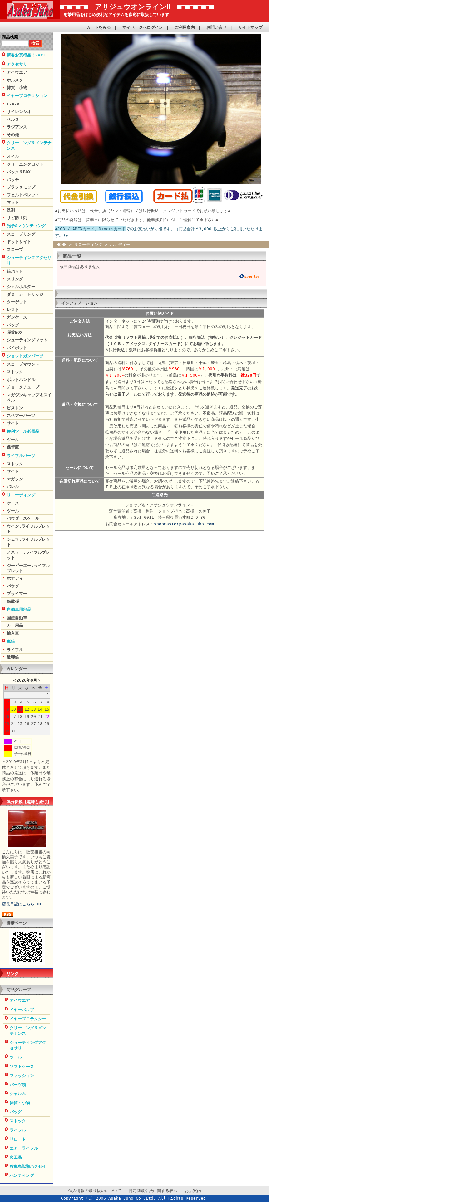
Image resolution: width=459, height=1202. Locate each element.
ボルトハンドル (21, 379)
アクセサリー (19, 64)
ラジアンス (17, 126)
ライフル (15, 649)
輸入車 (13, 633)
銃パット (15, 271)
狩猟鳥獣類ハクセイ (28, 1166)
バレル (13, 486)
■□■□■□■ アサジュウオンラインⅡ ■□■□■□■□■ (137, 7)
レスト (13, 309)
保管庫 (13, 447)
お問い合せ (216, 27)
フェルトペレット (23, 194)
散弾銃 (13, 657)
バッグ (13, 325)
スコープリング (21, 234)
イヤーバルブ (22, 1009)
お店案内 (193, 1190)
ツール (13, 439)
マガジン (15, 479)
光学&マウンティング (26, 225)
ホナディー (17, 578)
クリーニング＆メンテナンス (29, 145)
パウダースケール (23, 518)
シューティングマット (27, 340)
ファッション (22, 1075)
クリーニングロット (25, 164)
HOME (62, 244)
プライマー (17, 593)
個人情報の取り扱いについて (94, 1190)
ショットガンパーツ (25, 355)
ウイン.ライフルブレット (28, 529)
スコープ (15, 249)
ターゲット (17, 301)
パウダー (15, 586)
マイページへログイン (142, 27)
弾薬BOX (14, 332)
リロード (18, 1139)
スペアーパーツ (21, 415)
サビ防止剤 (17, 217)
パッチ (13, 179)
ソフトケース (22, 1066)
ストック (15, 371)
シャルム (18, 1093)
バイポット (17, 347)
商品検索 (10, 37)
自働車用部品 (19, 609)
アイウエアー (19, 72)
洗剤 (11, 210)
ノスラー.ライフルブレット (28, 555)
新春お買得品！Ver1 (26, 55)
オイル (13, 156)
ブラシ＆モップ (21, 187)
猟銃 (11, 641)
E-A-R (13, 104)
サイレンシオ (19, 111)
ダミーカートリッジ (25, 294)
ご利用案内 (185, 27)
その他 (13, 134)
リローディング (21, 495)
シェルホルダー (21, 286)
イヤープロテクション (27, 95)
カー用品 (15, 625)
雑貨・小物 (17, 87)
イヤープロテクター (28, 1018)
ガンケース (17, 317)
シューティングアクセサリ (29, 260)
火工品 (16, 1157)
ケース (13, 503)
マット (13, 202)
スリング (15, 279)
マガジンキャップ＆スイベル (29, 397)
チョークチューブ (23, 387)
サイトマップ (250, 27)
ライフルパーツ (21, 455)
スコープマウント (23, 364)
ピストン (15, 408)
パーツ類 (18, 1084)
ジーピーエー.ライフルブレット (28, 568)
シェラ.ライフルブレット (28, 542)
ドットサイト (19, 241)
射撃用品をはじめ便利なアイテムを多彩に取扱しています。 (116, 14)
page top (251, 276)
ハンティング (22, 1175)
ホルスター (17, 80)
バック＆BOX (19, 171)
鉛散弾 (13, 601)
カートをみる (98, 27)
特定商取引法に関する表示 (153, 1190)
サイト (13, 423)
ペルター (15, 119)
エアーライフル (24, 1148)
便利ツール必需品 (23, 431)
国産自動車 (17, 618)
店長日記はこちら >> (22, 904)
